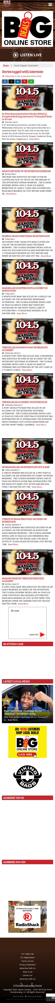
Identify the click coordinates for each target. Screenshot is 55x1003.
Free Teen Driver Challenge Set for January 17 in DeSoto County (23, 712)
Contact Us (27, 975)
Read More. (34, 139)
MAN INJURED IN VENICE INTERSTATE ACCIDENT (23, 579)
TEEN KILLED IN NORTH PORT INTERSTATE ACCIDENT (24, 348)
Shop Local (27, 971)
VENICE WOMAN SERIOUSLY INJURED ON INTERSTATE (24, 520)
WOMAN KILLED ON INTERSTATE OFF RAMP (26, 467)
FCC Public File (27, 954)
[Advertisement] (27, 29)
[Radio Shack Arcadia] (27, 917)
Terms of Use (27, 961)
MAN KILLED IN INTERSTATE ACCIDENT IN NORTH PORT (24, 289)
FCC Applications (27, 957)
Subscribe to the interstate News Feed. (23, 76)
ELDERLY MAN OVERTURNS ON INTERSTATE (26, 236)
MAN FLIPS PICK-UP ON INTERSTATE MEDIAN (26, 171)
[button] (50, 5)
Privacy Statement (27, 964)
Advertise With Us (28, 968)
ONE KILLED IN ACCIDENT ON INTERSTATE (24, 402)
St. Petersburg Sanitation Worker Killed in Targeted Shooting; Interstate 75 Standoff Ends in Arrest (27, 116)
